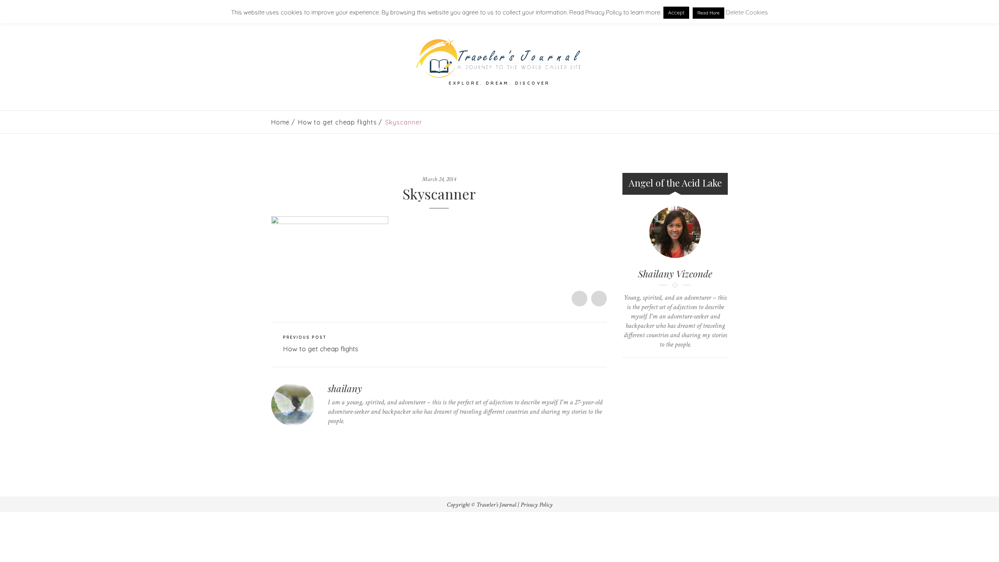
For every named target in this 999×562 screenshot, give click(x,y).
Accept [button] (676, 12)
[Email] (682, 371)
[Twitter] (330, 436)
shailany (345, 388)
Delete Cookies (747, 12)
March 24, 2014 (439, 179)
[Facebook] (342, 436)
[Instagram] (378, 436)
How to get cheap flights (337, 122)
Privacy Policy (537, 505)
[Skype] (354, 436)
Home (280, 122)
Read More (708, 13)
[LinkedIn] (366, 436)
